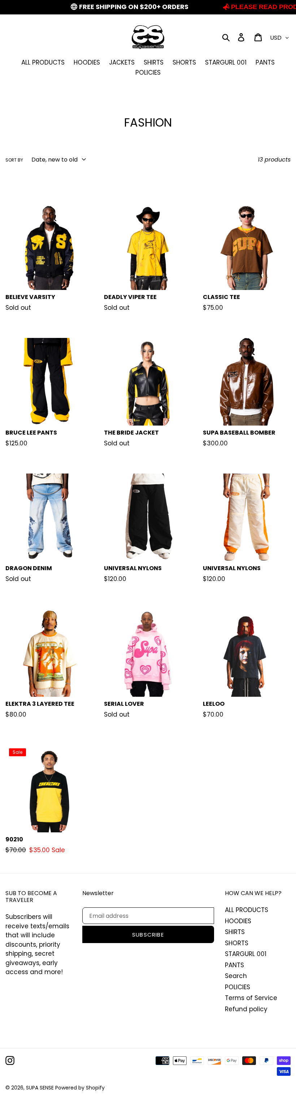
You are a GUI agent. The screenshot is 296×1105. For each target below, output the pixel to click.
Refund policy (246, 1009)
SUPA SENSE (40, 1087)
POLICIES (237, 987)
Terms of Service (251, 998)
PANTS (234, 965)
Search (236, 976)
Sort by (14, 160)
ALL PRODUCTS (246, 910)
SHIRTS (235, 932)
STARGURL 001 (245, 954)
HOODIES (238, 921)
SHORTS (236, 943)
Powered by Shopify (80, 1087)
